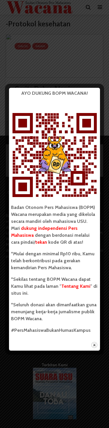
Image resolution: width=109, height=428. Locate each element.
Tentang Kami (75, 286)
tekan (41, 242)
